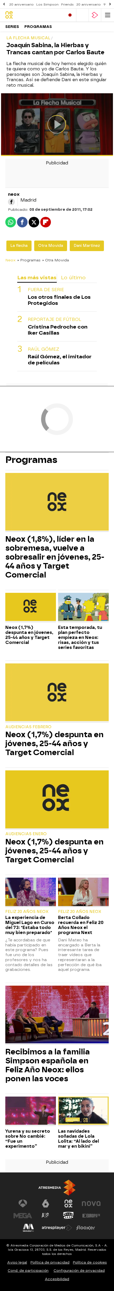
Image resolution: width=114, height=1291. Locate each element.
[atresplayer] (95, 15)
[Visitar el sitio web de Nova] (91, 1203)
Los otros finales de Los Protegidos (59, 300)
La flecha (19, 245)
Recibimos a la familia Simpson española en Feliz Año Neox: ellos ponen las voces (47, 1065)
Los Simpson (47, 4)
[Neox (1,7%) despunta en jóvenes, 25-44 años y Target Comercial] (30, 607)
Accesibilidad (57, 1279)
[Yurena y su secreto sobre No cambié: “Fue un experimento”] (30, 1111)
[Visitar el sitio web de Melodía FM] (28, 1228)
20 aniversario (21, 4)
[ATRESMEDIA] (57, 1187)
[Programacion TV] (82, 15)
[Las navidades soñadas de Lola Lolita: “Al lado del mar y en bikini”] (83, 1111)
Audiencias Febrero (28, 727)
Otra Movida (50, 245)
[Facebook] (11, 201)
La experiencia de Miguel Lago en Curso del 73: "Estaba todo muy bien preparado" (29, 925)
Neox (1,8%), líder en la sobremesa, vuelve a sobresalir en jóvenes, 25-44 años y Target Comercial (54, 557)
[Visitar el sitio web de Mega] (23, 1216)
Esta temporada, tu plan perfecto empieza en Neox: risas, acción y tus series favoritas (80, 637)
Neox (10, 260)
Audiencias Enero (26, 834)
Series (12, 27)
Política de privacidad (49, 1262)
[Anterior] (4, 4)
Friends (67, 4)
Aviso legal (17, 1262)
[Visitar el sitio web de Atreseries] (45, 1216)
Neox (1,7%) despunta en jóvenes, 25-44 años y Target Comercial (29, 635)
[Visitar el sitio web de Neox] (68, 1203)
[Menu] (107, 15)
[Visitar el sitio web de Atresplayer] (57, 1228)
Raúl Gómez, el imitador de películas (59, 360)
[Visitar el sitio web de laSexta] (45, 1203)
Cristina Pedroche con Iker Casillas (57, 330)
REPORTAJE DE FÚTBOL (54, 319)
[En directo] (70, 15)
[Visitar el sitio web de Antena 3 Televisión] (23, 1203)
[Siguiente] (110, 4)
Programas (38, 27)
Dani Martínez (87, 245)
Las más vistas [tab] (36, 278)
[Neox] (27, 15)
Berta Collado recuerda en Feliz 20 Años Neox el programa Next (80, 925)
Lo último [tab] (73, 278)
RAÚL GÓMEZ (43, 349)
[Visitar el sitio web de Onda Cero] (68, 1216)
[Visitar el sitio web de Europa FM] (91, 1216)
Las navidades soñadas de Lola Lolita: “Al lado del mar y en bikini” (78, 1139)
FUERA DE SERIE (46, 289)
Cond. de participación (28, 1271)
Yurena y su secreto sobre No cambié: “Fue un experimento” (27, 1139)
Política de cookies (90, 1262)
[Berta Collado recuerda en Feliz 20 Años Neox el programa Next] (83, 892)
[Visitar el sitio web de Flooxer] (85, 1228)
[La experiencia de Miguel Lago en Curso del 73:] (30, 892)
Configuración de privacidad (79, 1271)
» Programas (29, 260)
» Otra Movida (55, 260)
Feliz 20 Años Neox (27, 911)
